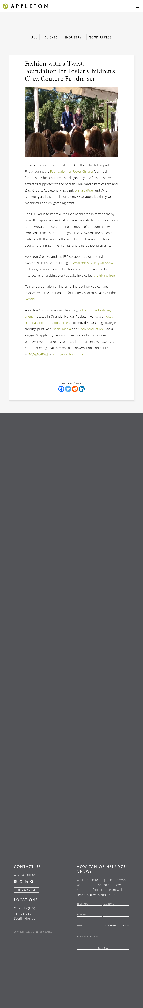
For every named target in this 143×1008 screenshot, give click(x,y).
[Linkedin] (82, 389)
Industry (73, 37)
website (30, 299)
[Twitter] (68, 389)
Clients (51, 37)
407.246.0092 (24, 875)
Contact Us (27, 866)
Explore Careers (26, 890)
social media (62, 329)
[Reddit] (75, 389)
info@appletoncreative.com (72, 354)
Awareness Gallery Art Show (93, 263)
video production (90, 329)
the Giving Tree (104, 275)
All (34, 37)
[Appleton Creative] (25, 5)
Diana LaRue (84, 190)
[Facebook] (61, 389)
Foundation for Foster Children (72, 171)
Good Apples (100, 37)
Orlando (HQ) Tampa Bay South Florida (24, 913)
